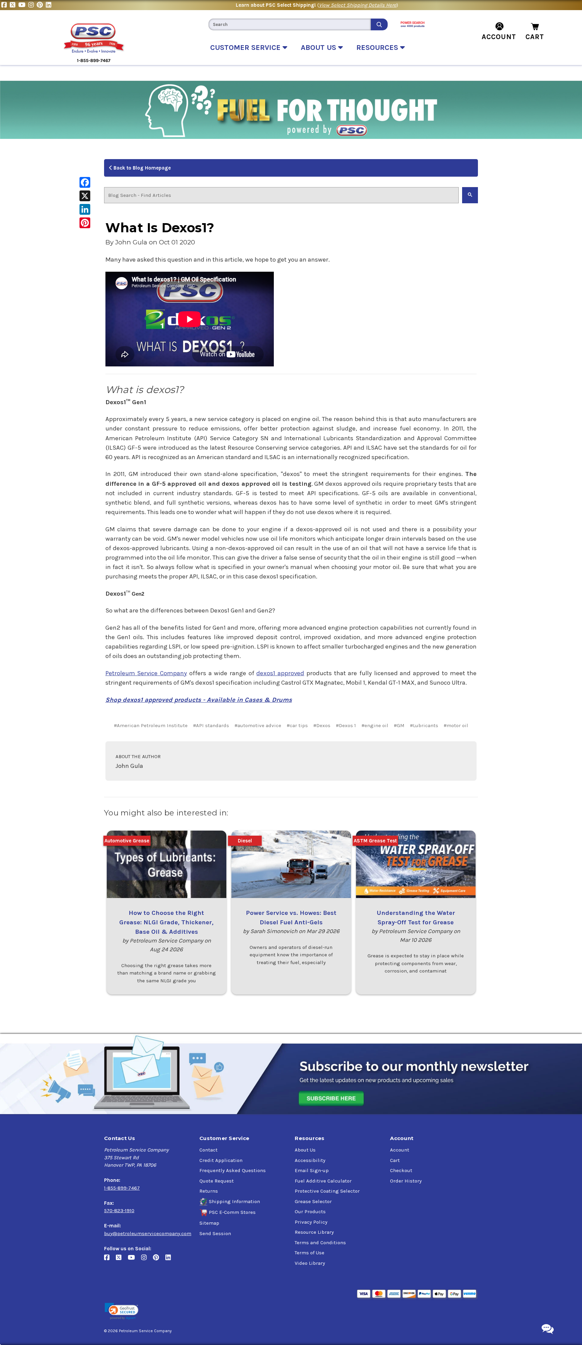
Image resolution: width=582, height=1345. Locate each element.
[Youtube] (23, 5)
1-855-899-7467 (122, 1188)
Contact (208, 1150)
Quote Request (216, 1181)
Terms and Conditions (320, 1242)
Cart (395, 1160)
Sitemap (209, 1223)
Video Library (310, 1263)
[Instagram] (32, 5)
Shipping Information (234, 1201)
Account (399, 1150)
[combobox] (289, 24)
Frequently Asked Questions (232, 1170)
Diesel (245, 841)
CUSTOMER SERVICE (246, 47)
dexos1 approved (280, 673)
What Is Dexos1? (160, 227)
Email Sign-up (312, 1170)
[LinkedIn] (49, 5)
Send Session (215, 1233)
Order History (406, 1181)
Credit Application (221, 1160)
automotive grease (126, 841)
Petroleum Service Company (146, 673)
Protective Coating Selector (327, 1191)
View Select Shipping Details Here (357, 5)
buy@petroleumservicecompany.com (147, 1233)
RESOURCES (378, 47)
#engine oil (374, 725)
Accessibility (310, 1160)
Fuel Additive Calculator (323, 1181)
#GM (399, 725)
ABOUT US (319, 47)
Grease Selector (313, 1201)
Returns (208, 1191)
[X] (85, 196)
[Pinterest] (41, 5)
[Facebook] (5, 5)
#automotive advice (257, 725)
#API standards (211, 725)
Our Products (310, 1211)
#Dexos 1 (346, 725)
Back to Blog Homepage (141, 168)
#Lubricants (424, 725)
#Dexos (321, 725)
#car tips (297, 725)
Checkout (401, 1170)
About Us (305, 1150)
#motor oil (456, 725)
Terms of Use (309, 1253)
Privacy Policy (311, 1222)
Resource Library (314, 1232)
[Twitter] (14, 5)
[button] (121, 1311)
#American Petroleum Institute (151, 725)
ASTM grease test (375, 841)
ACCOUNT (499, 37)
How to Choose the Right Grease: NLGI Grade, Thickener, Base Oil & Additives (166, 922)
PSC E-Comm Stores (232, 1212)
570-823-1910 (119, 1210)
